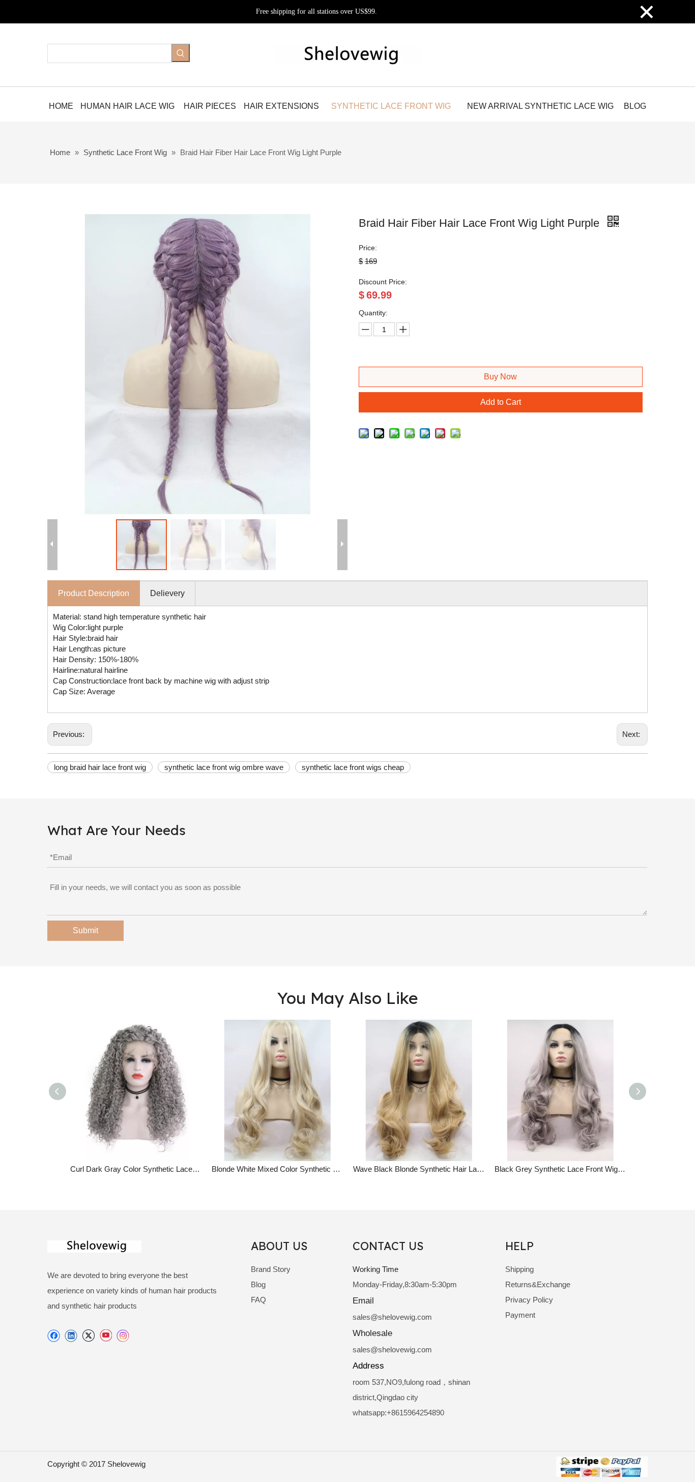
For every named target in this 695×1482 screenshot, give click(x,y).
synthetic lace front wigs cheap (353, 767)
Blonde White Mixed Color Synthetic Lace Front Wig (277, 1169)
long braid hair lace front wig (100, 767)
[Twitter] (88, 1335)
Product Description (93, 593)
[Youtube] (105, 1335)
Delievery (167, 593)
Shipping (519, 1269)
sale (359, 1317)
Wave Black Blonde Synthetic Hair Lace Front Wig (418, 1169)
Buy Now (500, 376)
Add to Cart (500, 402)
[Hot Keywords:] (180, 53)
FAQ (258, 1299)
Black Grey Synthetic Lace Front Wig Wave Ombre (560, 1169)
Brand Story (271, 1269)
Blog (258, 1284)
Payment (520, 1315)
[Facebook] (53, 1335)
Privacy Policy (529, 1299)
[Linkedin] (71, 1335)
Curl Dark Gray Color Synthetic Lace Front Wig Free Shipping (135, 1169)
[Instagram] (123, 1336)
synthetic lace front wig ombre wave (223, 767)
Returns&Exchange (537, 1284)
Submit (85, 930)
